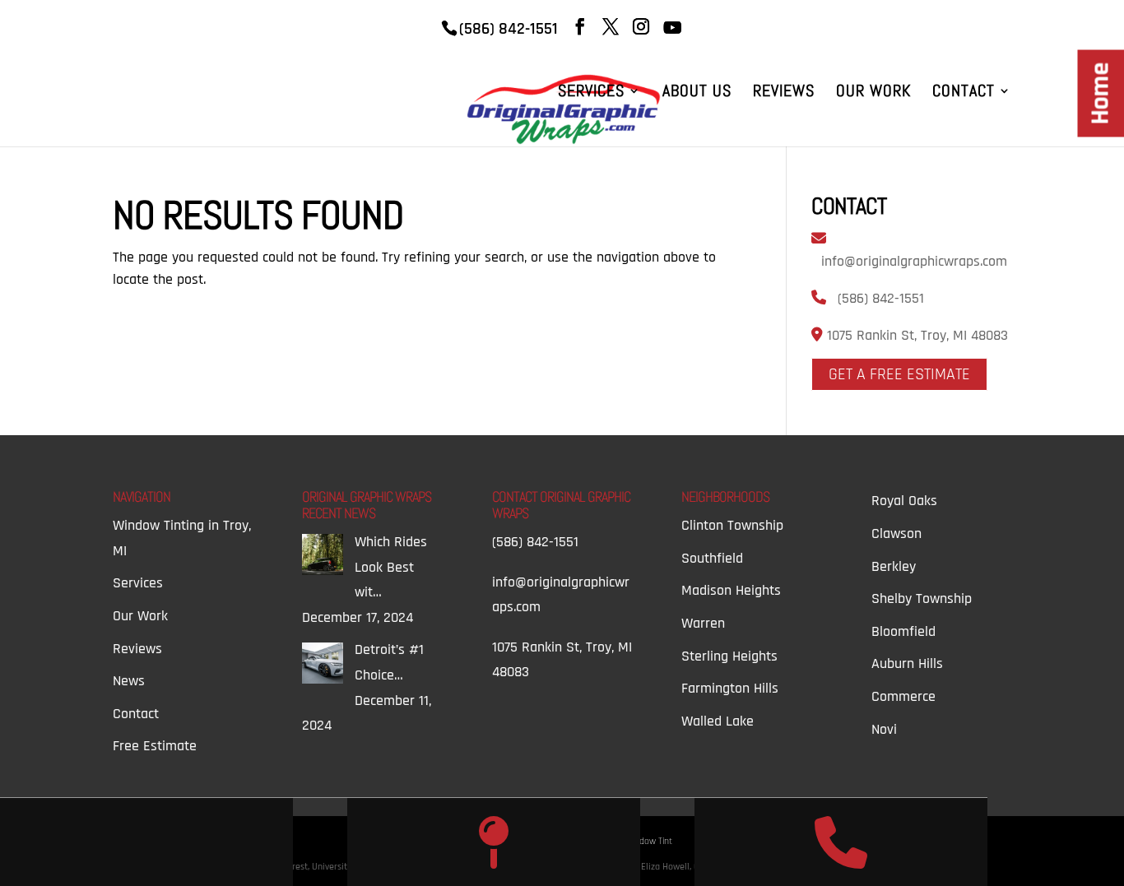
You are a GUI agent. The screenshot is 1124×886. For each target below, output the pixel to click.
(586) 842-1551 (881, 298)
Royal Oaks (904, 500)
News (129, 680)
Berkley (893, 566)
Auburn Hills (907, 663)
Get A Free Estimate (899, 374)
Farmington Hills (729, 688)
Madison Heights (731, 590)
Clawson (896, 533)
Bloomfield (903, 631)
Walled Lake (717, 721)
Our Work (873, 93)
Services (591, 93)
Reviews (784, 93)
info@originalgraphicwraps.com (914, 261)
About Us (697, 93)
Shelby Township (921, 598)
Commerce (903, 696)
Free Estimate (155, 745)
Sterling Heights (729, 656)
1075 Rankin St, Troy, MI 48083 (915, 335)
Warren (703, 623)
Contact (963, 93)
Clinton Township (732, 525)
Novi (884, 729)
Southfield (712, 558)
